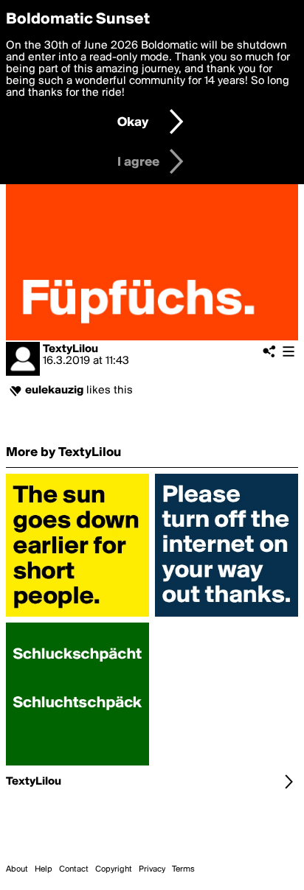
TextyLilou (70, 349)
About (17, 869)
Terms (183, 869)
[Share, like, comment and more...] (77, 617)
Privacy (152, 869)
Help (43, 869)
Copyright (113, 869)
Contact (74, 869)
